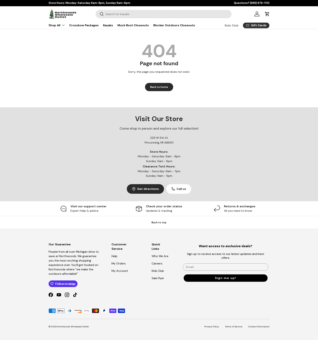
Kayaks (108, 25)
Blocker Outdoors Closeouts (174, 25)
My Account (120, 271)
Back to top (159, 222)
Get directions (148, 189)
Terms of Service (233, 326)
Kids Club (232, 25)
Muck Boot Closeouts (133, 25)
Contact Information (258, 326)
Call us (181, 189)
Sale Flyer (158, 278)
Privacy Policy (211, 326)
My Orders (119, 263)
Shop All (54, 25)
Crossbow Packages (84, 25)
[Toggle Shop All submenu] (63, 25)
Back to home (159, 87)
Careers (157, 263)
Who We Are (160, 256)
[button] (267, 14)
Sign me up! (225, 278)
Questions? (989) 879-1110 (251, 3)
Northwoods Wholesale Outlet (73, 326)
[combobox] (164, 14)
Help (114, 256)
